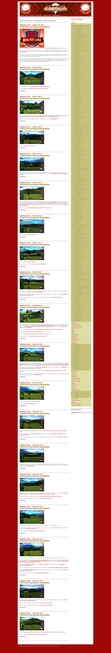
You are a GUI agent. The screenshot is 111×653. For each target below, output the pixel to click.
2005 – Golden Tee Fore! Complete (80, 224)
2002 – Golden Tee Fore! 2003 (79, 249)
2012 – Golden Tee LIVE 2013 (79, 151)
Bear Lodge (77, 158)
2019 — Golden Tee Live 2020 (79, 84)
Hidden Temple (78, 79)
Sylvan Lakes (78, 318)
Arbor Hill (77, 298)
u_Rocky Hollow (76, 351)
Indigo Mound (78, 213)
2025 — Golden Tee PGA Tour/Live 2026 (81, 25)
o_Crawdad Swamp (77, 359)
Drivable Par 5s (75, 388)
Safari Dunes (78, 108)
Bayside (77, 264)
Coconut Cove (78, 290)
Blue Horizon (78, 245)
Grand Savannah (78, 194)
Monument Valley (78, 185)
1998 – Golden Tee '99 (77, 287)
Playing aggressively (76, 339)
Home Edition (74, 376)
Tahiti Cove (77, 182)
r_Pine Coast (75, 355)
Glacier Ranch (78, 214)
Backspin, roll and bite (76, 403)
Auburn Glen (77, 166)
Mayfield (77, 115)
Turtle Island (77, 144)
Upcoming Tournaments (76, 326)
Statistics (73, 331)
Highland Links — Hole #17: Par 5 (31, 581)
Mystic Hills (77, 113)
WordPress (36, 646)
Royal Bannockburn (79, 273)
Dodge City (77, 91)
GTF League (39, 15)
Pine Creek (77, 76)
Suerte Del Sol (78, 272)
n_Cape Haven (76, 361)
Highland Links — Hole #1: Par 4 (31, 67)
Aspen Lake (77, 291)
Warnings (73, 322)
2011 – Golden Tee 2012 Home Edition (80, 167)
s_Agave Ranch (76, 354)
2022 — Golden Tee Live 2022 (79, 62)
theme (55, 646)
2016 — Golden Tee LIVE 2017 (79, 117)
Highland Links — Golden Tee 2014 (32, 25)
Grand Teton (77, 90)
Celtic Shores (78, 141)
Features (73, 383)
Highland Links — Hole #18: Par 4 (31, 613)
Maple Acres (77, 261)
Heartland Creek (78, 242)
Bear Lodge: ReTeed (79, 45)
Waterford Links (78, 314)
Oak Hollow (77, 231)
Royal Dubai (77, 109)
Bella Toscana (78, 187)
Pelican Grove (78, 146)
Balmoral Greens (78, 232)
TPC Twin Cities (78, 26)
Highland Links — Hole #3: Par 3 (31, 127)
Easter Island (78, 69)
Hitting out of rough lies (76, 378)
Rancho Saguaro (78, 289)
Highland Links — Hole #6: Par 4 (31, 216)
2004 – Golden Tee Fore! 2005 (79, 225)
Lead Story (74, 372)
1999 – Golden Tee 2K (77, 280)
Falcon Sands (78, 176)
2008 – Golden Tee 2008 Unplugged (80, 198)
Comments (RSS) (48, 646)
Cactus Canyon (78, 309)
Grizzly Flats (78, 174)
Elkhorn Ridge (78, 131)
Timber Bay (77, 171)
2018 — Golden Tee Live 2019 (79, 95)
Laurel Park (77, 173)
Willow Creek (78, 312)
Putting (73, 332)
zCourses (73, 23)
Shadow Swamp (78, 235)
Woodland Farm (78, 191)
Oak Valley (77, 308)
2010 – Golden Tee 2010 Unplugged (80, 178)
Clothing (74, 391)
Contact (32, 15)
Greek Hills (77, 149)
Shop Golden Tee (56, 15)
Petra (76, 63)
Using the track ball (75, 324)
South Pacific (78, 51)
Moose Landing (78, 212)
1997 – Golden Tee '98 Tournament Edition (81, 293)
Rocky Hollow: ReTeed (80, 40)
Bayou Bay (77, 206)
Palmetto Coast (78, 43)
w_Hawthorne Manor (77, 348)
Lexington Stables (78, 44)
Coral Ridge (77, 92)
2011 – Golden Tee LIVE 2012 (79, 159)
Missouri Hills (78, 55)
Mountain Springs (78, 268)
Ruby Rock (77, 122)
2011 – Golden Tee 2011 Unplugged (80, 169)
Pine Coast (77, 123)
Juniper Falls (78, 124)
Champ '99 (77, 72)
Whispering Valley (78, 217)
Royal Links (77, 319)
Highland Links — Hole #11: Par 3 (31, 383)
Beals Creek (77, 104)
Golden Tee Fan (25, 26)
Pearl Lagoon (78, 138)
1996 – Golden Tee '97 (77, 300)
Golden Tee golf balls (76, 381)
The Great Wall (78, 181)
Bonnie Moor (77, 195)
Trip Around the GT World (77, 327)
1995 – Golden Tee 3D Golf (78, 305)
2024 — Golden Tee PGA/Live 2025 (80, 34)
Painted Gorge (78, 230)
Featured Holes (75, 384)
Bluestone (77, 255)
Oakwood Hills (78, 86)
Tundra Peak (78, 160)
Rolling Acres (78, 275)
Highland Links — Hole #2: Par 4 (31, 96)
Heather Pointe (78, 220)
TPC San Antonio (78, 36)
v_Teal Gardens (76, 350)
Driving (73, 386)
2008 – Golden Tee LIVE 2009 (79, 189)
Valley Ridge (77, 315)
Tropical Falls (78, 74)
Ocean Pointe (78, 307)
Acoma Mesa (78, 33)
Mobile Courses (75, 343)
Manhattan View (78, 56)
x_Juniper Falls (76, 347)
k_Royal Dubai (76, 365)
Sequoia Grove (78, 152)
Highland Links (36, 26)
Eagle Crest (77, 203)
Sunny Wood (78, 192)
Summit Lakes (78, 200)
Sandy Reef (77, 120)
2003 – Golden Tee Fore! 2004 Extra (80, 234)
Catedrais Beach (78, 102)
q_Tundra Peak (76, 357)
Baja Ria (77, 81)
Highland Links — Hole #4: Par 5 (31, 154)
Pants (76, 395)
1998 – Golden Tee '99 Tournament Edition (81, 286)
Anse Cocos (77, 83)
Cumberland (77, 59)
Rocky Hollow (78, 137)
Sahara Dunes (78, 38)
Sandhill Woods (78, 97)
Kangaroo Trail (78, 58)
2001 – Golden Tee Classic (78, 265)
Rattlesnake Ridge (79, 112)
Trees (73, 329)
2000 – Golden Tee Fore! (78, 271)
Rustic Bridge (78, 209)
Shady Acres (78, 145)
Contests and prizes (76, 400)
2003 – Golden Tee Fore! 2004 (79, 238)
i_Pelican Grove (76, 368)
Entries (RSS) (42, 646)
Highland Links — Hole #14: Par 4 (31, 474)
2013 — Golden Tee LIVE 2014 (79, 142)
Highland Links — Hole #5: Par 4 (31, 182)
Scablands (77, 52)
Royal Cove (77, 162)
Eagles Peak (77, 243)
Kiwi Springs (77, 250)
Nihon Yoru (77, 66)
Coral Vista (77, 223)
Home (22, 15)
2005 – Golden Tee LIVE (78, 216)
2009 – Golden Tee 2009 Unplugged (80, 188)
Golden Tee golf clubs (76, 379)
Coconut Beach (78, 155)
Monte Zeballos (78, 77)
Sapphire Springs (78, 227)
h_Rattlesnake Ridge (77, 369)
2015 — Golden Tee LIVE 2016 (79, 126)
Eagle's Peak (78, 70)
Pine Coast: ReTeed (79, 41)
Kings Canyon (78, 251)
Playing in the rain (75, 338)
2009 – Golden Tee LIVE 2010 (79, 180)
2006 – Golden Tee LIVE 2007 (79, 207)
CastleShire (77, 94)
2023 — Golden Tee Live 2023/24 (79, 50)
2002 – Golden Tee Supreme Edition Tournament (80, 247)
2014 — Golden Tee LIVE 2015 (79, 134)
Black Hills (77, 196)
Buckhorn (77, 254)
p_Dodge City (76, 358)
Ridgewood (77, 228)
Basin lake (77, 47)
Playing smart (74, 336)
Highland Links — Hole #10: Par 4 (31, 344)
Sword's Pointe (78, 241)
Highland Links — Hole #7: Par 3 (31, 243)
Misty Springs (78, 202)
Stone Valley (77, 282)
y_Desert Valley (76, 346)
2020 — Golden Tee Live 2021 (79, 73)
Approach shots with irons (77, 405)
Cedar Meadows (78, 236)
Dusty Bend (77, 164)
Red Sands (77, 54)
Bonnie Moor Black (79, 61)
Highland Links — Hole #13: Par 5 (31, 445)
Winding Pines (78, 127)
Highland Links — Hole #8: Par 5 (31, 272)
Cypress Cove (78, 205)
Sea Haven (77, 283)
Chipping (73, 402)
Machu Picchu (78, 27)
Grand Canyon (78, 163)
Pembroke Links (78, 99)
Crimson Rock (78, 278)
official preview (27, 48)
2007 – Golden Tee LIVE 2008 (79, 199)
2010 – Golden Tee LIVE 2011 (79, 170)
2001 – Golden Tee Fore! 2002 (79, 257)
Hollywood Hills (78, 68)
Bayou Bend (77, 297)
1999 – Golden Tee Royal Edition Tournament (82, 279)
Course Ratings (75, 398)
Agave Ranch (78, 105)
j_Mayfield (75, 366)
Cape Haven (77, 156)
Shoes (76, 392)
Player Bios (74, 341)
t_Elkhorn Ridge (76, 353)
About (27, 15)
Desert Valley (78, 140)
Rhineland (77, 110)
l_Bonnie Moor (76, 364)
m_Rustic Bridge (76, 362)
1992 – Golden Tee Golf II (78, 311)
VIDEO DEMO (22, 121)
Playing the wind (75, 334)
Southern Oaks (78, 184)
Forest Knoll (77, 80)
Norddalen (77, 65)
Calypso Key (78, 116)
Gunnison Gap (78, 30)
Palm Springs (78, 210)
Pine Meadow (78, 98)
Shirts (76, 394)
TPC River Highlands (79, 37)
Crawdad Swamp (78, 101)
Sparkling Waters (78, 135)
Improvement (74, 374)
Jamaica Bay (78, 88)
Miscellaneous (74, 371)
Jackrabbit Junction (79, 153)
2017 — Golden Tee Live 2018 (79, 106)
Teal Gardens (78, 119)
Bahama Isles (78, 48)
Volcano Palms (78, 128)
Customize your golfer (76, 390)
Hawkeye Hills (78, 29)
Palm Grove (77, 296)
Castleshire (77, 262)
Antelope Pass (78, 133)
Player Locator (47, 15)
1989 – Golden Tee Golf (78, 316)
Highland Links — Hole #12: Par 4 (31, 412)
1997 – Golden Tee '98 (77, 294)
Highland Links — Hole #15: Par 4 (31, 506)
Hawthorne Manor (79, 130)
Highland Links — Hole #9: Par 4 (31, 305)
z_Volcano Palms (76, 344)
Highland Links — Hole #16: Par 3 (31, 539)
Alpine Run (77, 177)
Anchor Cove (78, 269)
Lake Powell (77, 87)
